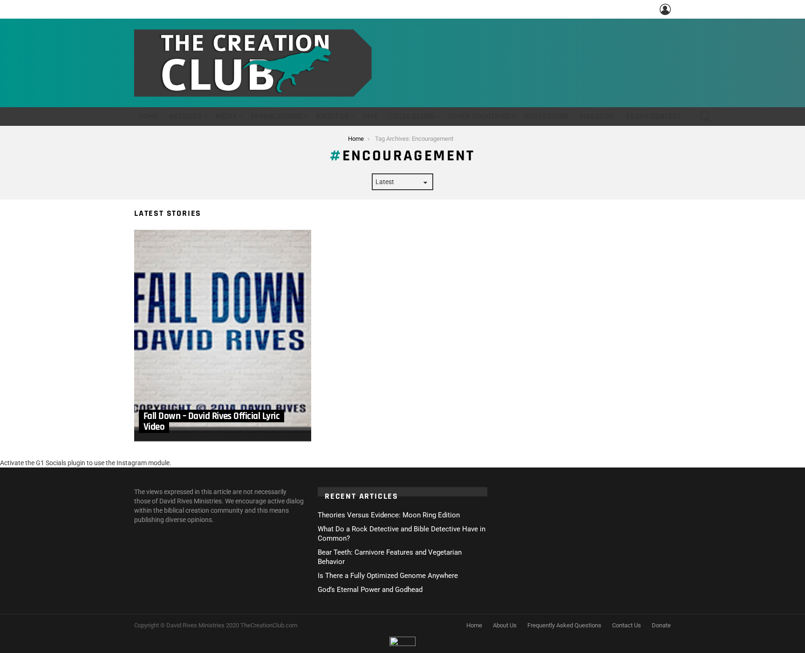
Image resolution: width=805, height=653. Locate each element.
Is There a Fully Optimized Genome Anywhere (388, 575)
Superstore (546, 116)
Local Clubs (412, 116)
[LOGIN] (665, 9)
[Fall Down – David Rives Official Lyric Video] (222, 335)
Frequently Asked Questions (564, 625)
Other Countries (479, 116)
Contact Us (626, 625)
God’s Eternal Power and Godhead (370, 589)
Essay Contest (653, 116)
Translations (276, 116)
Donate (661, 625)
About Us (332, 116)
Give (370, 116)
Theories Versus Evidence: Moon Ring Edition (389, 515)
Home (148, 116)
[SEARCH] (705, 116)
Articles (185, 116)
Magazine (597, 116)
